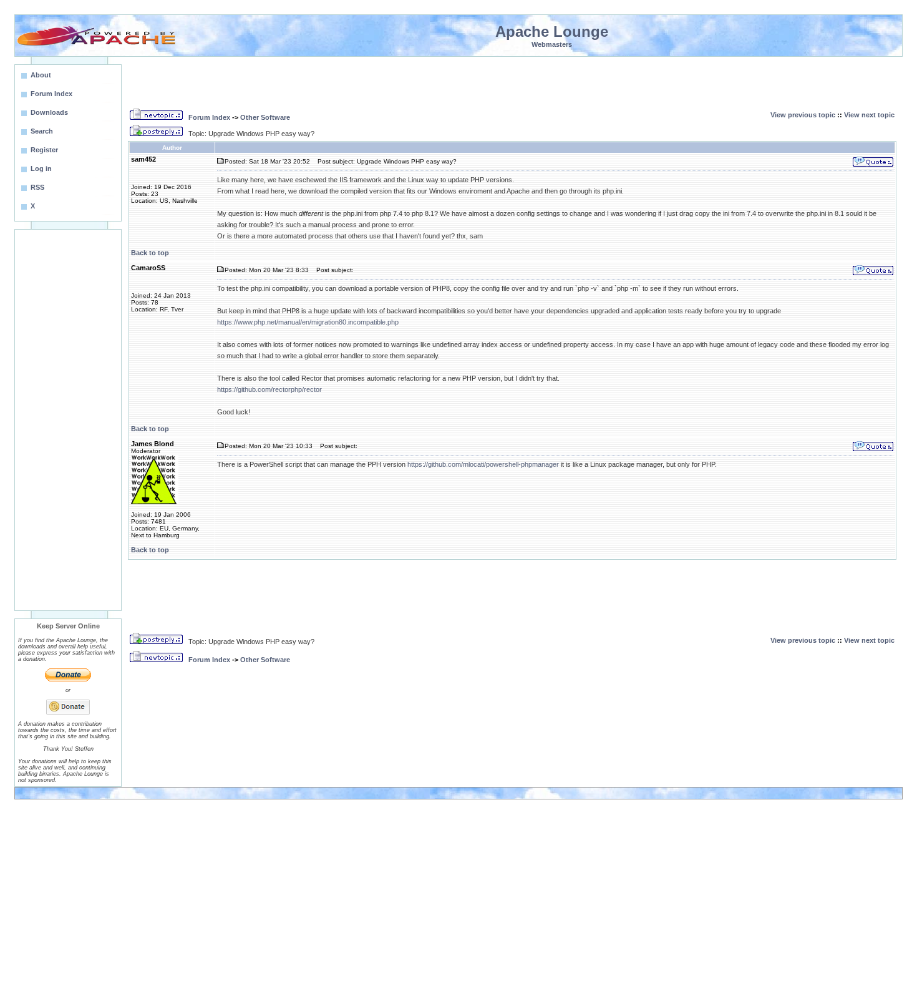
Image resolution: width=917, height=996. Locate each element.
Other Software (265, 117)
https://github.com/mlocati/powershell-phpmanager (483, 464)
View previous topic (802, 115)
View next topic (869, 115)
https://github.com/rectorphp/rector (269, 389)
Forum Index (209, 117)
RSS (37, 187)
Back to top (150, 252)
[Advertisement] (68, 420)
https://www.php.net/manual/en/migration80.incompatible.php (308, 322)
